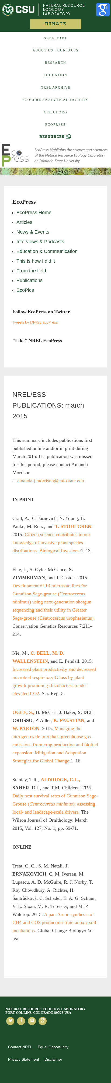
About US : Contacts (56, 50)
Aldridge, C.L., (60, 779)
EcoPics (25, 290)
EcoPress (55, 125)
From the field (31, 270)
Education (55, 75)
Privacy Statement (23, 1059)
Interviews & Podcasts (40, 241)
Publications (29, 280)
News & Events (32, 232)
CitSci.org (55, 112)
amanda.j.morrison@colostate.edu (50, 480)
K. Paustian (68, 720)
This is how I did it (35, 261)
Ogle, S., (23, 712)
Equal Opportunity (53, 1047)
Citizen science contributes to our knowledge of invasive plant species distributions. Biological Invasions (51, 542)
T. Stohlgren (73, 526)
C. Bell (40, 653)
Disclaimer (53, 1059)
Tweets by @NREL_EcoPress (35, 322)
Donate (55, 24)
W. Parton (25, 728)
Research (55, 63)
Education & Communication (47, 251)
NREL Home (55, 38)
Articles (24, 222)
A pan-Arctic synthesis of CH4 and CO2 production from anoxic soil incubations (54, 922)
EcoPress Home (33, 212)
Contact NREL (20, 1047)
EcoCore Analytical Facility (55, 100)
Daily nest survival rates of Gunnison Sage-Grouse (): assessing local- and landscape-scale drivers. (55, 804)
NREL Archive (56, 87)
